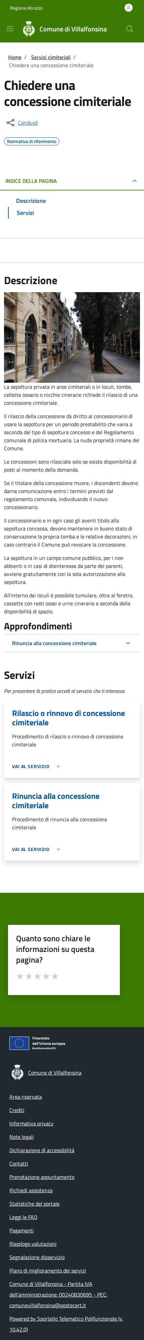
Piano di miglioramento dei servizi (47, 1270)
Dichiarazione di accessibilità (41, 1150)
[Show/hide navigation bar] (10, 28)
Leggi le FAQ (23, 1217)
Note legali (21, 1137)
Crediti (16, 1110)
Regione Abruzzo (26, 7)
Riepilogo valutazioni (33, 1244)
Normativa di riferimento (31, 140)
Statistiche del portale (34, 1204)
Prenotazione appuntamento (41, 1177)
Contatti (18, 1164)
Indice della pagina (31, 181)
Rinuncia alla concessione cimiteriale (54, 643)
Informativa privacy (31, 1123)
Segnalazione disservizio (37, 1257)
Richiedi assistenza (31, 1190)
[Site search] (130, 29)
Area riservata (25, 1097)
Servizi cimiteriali (51, 57)
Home (14, 57)
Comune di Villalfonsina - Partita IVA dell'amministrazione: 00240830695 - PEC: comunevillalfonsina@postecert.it (58, 1294)
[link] (37, 766)
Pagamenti (21, 1230)
